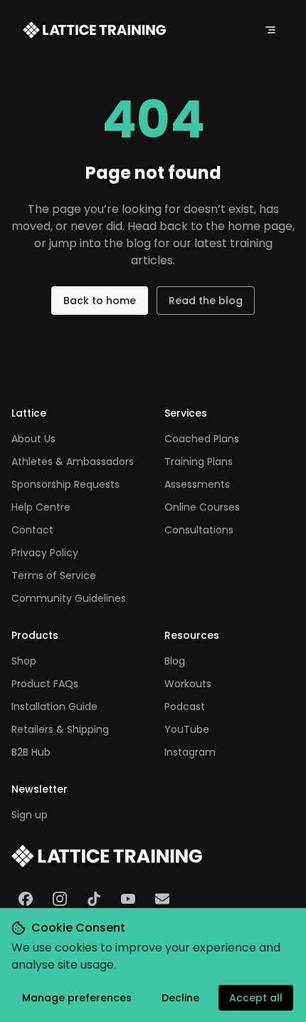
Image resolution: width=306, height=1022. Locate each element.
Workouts (187, 684)
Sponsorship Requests (65, 484)
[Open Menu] (270, 30)
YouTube (186, 729)
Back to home (99, 300)
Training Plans (198, 461)
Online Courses (202, 507)
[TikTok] (94, 899)
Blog (174, 661)
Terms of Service (53, 575)
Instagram (190, 752)
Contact (32, 530)
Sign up (29, 815)
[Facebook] (25, 899)
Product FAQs (44, 684)
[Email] (162, 899)
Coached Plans (201, 439)
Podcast (184, 706)
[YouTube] (128, 899)
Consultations (198, 530)
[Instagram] (60, 899)
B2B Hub (31, 752)
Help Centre (40, 507)
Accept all (256, 998)
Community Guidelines (68, 598)
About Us (33, 439)
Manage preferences (77, 998)
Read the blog (206, 300)
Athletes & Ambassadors (72, 461)
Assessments (197, 484)
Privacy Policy (44, 553)
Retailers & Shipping (60, 729)
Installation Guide (54, 706)
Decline (180, 998)
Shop (23, 661)
